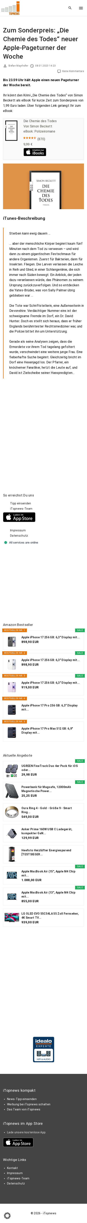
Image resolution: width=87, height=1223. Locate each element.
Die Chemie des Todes (40, 121)
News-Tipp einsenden (22, 1099)
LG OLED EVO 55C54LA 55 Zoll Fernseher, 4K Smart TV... (50, 915)
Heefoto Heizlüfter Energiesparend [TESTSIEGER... (46, 852)
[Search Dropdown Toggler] (70, 8)
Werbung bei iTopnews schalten (28, 1104)
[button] (7, 1215)
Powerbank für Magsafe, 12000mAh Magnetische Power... (46, 789)
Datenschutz (19, 535)
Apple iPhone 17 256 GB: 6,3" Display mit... (50, 637)
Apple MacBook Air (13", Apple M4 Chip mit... (48, 894)
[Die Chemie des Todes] (11, 140)
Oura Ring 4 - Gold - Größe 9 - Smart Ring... (46, 810)
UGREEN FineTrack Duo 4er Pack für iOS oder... (49, 768)
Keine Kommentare (73, 71)
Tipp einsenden (20, 503)
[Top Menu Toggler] (80, 8)
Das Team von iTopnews (23, 1109)
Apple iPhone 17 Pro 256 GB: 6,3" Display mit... (49, 707)
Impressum (18, 530)
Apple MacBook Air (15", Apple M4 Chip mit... (48, 873)
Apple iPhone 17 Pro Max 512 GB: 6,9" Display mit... (47, 730)
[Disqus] (43, 429)
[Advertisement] (33, 584)
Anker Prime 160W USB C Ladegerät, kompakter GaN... (46, 831)
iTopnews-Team (21, 508)
